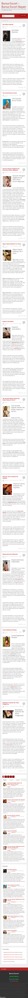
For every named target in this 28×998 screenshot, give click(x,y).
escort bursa (17, 348)
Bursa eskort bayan (14, 26)
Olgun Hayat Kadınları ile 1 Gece (12, 244)
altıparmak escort (15, 342)
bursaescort (6, 26)
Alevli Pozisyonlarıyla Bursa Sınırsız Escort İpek (13, 959)
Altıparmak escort (12, 502)
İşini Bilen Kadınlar (8, 24)
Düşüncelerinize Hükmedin (10, 554)
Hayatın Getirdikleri (8, 321)
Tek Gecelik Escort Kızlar (10, 93)
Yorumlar (11, 780)
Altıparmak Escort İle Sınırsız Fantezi (11, 952)
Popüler (5, 780)
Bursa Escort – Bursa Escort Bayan (13, 5)
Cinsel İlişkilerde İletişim (10, 630)
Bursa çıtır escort (7, 961)
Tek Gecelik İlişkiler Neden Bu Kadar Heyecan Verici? (11, 399)
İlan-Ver (23, 15)
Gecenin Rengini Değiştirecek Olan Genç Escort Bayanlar (11, 169)
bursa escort (9, 744)
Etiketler (18, 780)
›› (13, 776)
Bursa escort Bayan (16, 983)
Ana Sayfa (3, 20)
